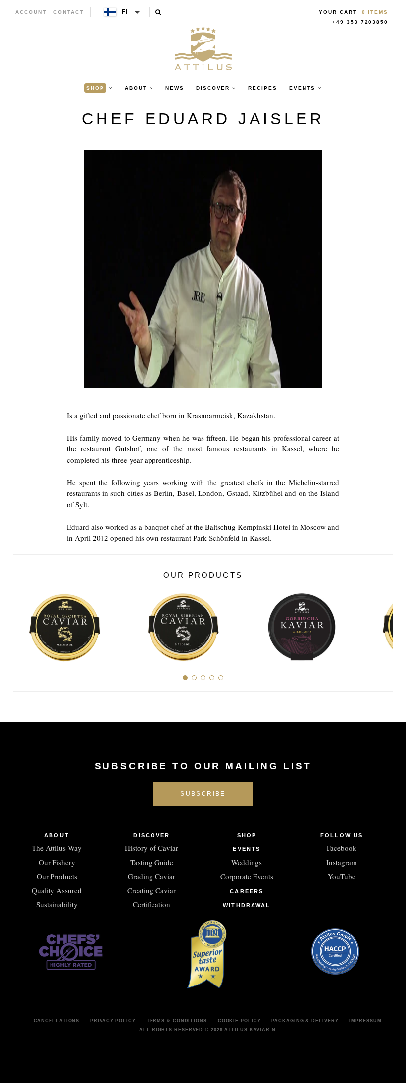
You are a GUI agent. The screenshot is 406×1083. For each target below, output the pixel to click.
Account (31, 12)
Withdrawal (246, 905)
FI (125, 11)
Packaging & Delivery (304, 1020)
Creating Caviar (151, 890)
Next (382, 623)
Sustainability (57, 904)
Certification (151, 904)
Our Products (57, 876)
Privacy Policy (113, 1020)
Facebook (341, 848)
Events (246, 849)
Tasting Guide (151, 862)
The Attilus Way (57, 848)
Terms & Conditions (177, 1020)
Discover (151, 835)
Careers (246, 891)
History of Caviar (151, 848)
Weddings (246, 862)
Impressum (365, 1020)
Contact (68, 12)
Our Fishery (57, 862)
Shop (246, 835)
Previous (24, 623)
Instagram (341, 862)
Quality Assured (57, 890)
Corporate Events (246, 876)
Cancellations (57, 1020)
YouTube (341, 876)
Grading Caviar (151, 876)
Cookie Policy (239, 1020)
